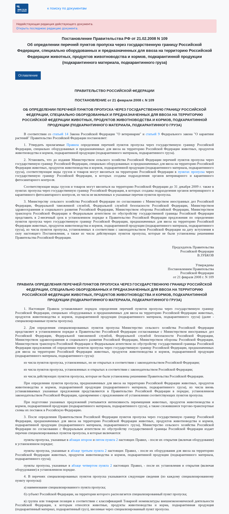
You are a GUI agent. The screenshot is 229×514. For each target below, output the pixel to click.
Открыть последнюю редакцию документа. (47, 28)
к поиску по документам (67, 8)
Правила (73, 145)
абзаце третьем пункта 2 (89, 450)
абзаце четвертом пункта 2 (92, 465)
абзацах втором (80, 440)
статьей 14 (60, 134)
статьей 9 (153, 134)
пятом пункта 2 (107, 440)
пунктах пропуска (191, 172)
